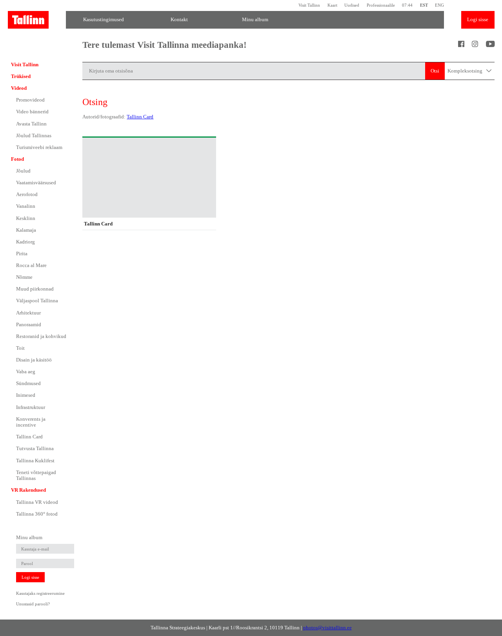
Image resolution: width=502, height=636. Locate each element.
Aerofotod (27, 194)
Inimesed (25, 395)
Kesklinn (25, 218)
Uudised (351, 5)
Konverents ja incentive (30, 422)
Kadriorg (25, 242)
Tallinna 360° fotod (37, 514)
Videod (19, 88)
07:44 (407, 5)
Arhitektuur (28, 313)
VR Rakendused (28, 490)
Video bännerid (32, 111)
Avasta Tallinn (31, 124)
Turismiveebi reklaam (39, 147)
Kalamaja (26, 230)
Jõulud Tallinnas (33, 135)
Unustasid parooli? (33, 603)
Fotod (17, 159)
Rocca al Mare (31, 265)
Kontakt (179, 19)
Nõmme (24, 277)
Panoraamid (28, 324)
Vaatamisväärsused (36, 182)
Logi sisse (477, 19)
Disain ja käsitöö (34, 360)
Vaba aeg (25, 371)
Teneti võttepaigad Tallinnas (36, 475)
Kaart (332, 5)
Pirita (21, 253)
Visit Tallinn (309, 5)
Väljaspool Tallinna (37, 300)
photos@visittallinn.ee (327, 628)
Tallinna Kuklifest (35, 460)
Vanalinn (25, 206)
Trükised (21, 76)
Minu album (255, 19)
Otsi (435, 71)
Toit (20, 348)
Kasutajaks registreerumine (40, 593)
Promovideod (30, 100)
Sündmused (28, 383)
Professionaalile (381, 5)
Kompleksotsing (465, 71)
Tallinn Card (29, 437)
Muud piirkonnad (35, 289)
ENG (439, 5)
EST (423, 5)
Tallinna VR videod (37, 502)
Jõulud (23, 171)
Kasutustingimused (103, 19)
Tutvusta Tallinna (35, 448)
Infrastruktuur (30, 407)
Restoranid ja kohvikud (41, 336)
